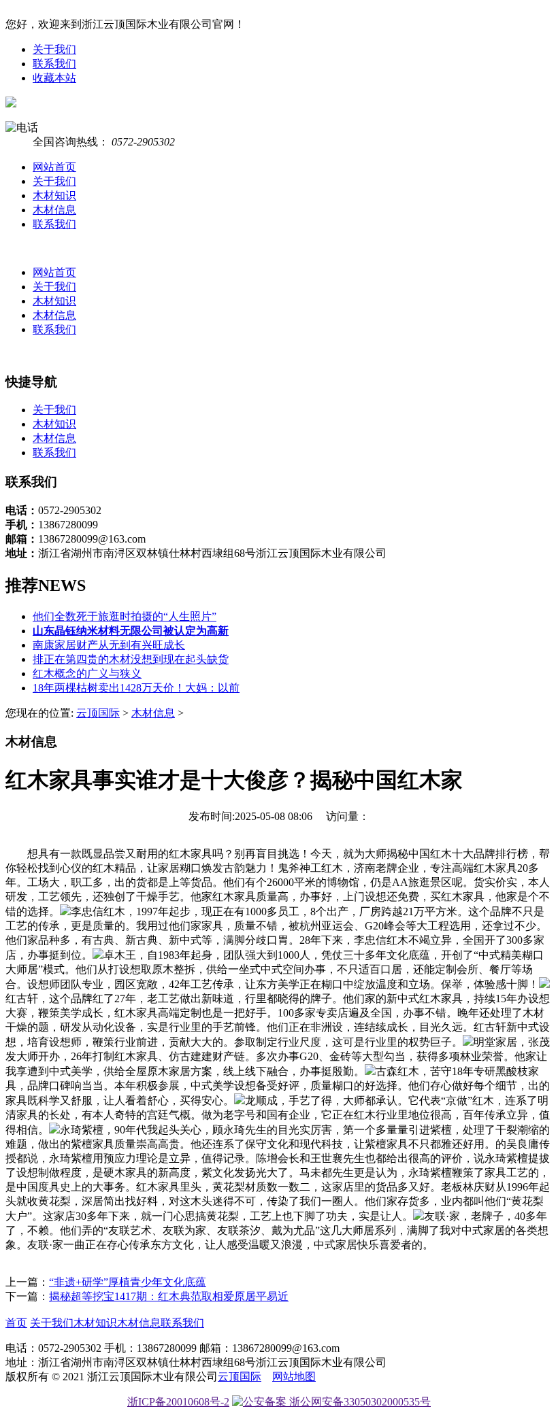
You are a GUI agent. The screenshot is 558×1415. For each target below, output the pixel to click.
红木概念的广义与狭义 (87, 673)
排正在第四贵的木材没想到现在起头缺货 (131, 659)
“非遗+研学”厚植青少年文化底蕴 (127, 1282)
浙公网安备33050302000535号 (358, 1402)
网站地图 (294, 1376)
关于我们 (54, 49)
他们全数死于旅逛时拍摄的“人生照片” (124, 616)
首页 (16, 1323)
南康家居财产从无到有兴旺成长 (109, 645)
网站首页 (54, 167)
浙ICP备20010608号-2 (178, 1402)
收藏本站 (54, 78)
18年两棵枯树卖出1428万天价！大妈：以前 (136, 688)
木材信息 (54, 210)
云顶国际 (98, 713)
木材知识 (54, 195)
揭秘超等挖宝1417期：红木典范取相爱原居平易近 (169, 1296)
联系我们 (54, 63)
